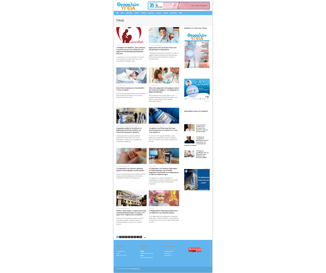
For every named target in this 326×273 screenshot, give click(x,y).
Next (145, 237)
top (117, 45)
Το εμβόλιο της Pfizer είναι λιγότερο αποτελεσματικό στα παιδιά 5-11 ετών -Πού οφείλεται (163, 130)
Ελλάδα (124, 166)
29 (140, 237)
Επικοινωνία (167, 255)
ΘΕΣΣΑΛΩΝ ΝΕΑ (119, 126)
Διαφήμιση (167, 253)
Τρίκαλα (136, 126)
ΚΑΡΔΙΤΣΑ (151, 13)
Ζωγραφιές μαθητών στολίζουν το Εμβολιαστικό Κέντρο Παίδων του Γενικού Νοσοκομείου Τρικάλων (129, 130)
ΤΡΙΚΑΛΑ (143, 13)
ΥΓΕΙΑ (122, 13)
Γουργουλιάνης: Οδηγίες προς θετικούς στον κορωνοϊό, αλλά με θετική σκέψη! (202, 128)
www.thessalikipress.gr (146, 257)
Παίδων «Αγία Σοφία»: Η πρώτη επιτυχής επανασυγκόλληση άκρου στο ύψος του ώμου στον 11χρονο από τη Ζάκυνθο (131, 213)
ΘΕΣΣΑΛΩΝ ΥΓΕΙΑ (127, 126)
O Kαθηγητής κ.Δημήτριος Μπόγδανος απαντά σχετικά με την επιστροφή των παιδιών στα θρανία (196, 141)
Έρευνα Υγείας (159, 126)
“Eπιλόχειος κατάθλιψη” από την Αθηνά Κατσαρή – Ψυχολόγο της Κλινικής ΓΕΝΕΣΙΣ (202, 154)
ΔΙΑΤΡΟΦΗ (173, 13)
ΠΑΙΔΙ (180, 13)
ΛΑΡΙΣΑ (137, 13)
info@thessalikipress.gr (146, 253)
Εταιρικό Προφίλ (168, 251)
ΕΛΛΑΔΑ (158, 13)
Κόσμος (157, 45)
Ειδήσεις (153, 45)
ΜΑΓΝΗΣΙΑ (129, 13)
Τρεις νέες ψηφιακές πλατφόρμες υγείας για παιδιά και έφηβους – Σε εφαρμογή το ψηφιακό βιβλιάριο (164, 90)
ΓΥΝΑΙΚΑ (165, 13)
